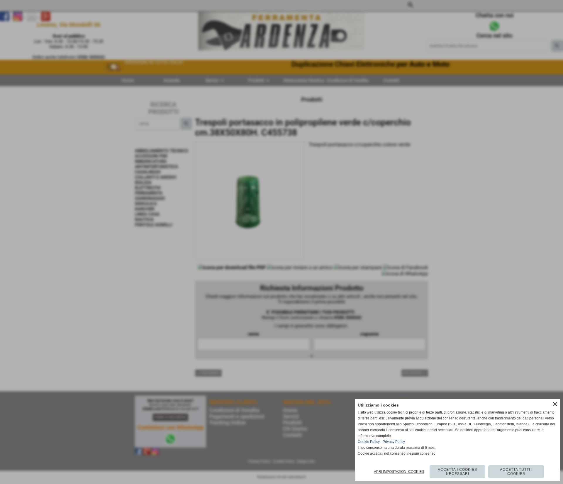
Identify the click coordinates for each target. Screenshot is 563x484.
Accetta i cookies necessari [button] (457, 472)
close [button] (555, 404)
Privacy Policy (394, 442)
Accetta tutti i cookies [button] (516, 472)
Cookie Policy (369, 442)
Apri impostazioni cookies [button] (399, 472)
